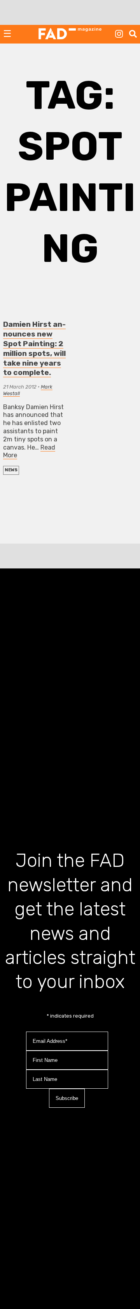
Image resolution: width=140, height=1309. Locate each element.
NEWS (11, 469)
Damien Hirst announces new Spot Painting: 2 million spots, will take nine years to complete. (34, 348)
